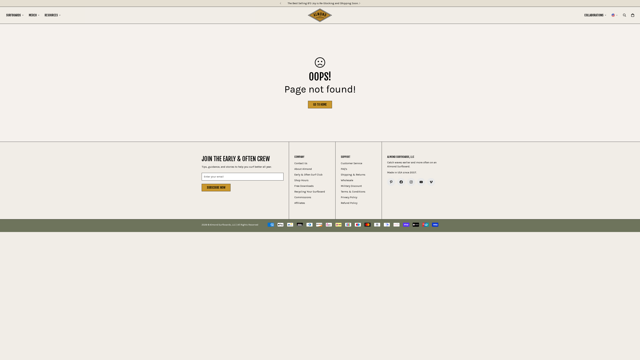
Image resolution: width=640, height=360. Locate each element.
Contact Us (300, 163)
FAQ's (344, 168)
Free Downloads (304, 186)
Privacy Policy (349, 197)
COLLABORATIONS (594, 15)
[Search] (624, 15)
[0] (632, 15)
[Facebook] (401, 182)
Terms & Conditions (353, 191)
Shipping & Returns (353, 174)
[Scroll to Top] (633, 342)
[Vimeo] (431, 182)
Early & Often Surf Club (308, 174)
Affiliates (299, 202)
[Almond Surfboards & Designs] (320, 15)
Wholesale (347, 180)
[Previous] (280, 3)
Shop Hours (301, 180)
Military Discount (351, 186)
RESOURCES (51, 15)
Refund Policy (349, 202)
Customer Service (351, 163)
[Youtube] (421, 182)
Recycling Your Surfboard (309, 191)
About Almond (303, 168)
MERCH (33, 15)
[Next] (359, 3)
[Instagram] (411, 182)
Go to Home (320, 104)
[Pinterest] (391, 182)
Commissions (302, 197)
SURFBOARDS (13, 15)
